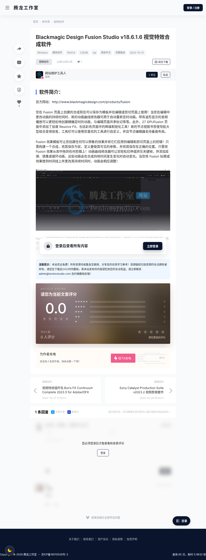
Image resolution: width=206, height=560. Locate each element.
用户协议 (103, 539)
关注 (153, 74)
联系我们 (88, 539)
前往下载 (163, 62)
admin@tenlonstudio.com (55, 273)
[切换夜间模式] (9, 550)
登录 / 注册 (193, 7)
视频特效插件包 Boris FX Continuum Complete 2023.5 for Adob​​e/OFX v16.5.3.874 (67, 392)
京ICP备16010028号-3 (54, 554)
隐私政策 (117, 539)
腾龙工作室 (30, 554)
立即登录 (152, 246)
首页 (35, 21)
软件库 (46, 21)
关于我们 (74, 539)
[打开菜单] (7, 8)
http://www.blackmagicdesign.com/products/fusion (91, 102)
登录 (103, 453)
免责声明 (132, 539)
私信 (165, 74)
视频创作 (59, 21)
